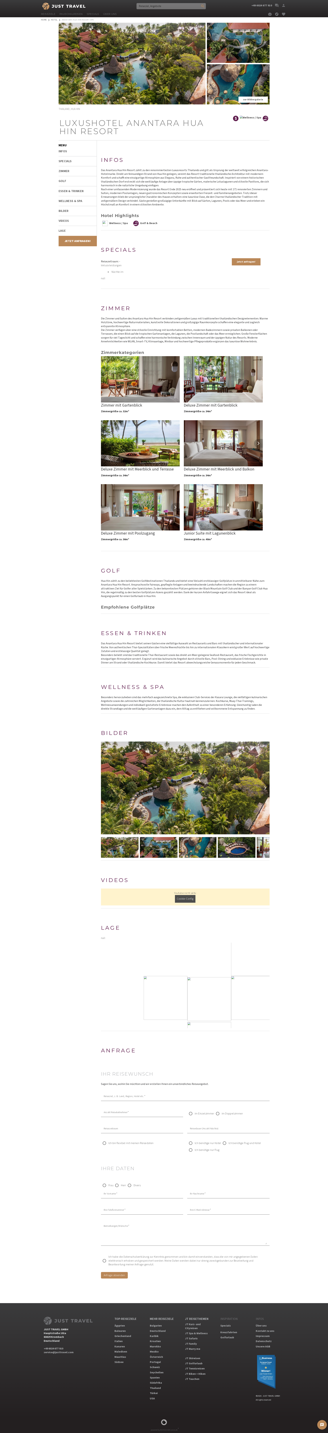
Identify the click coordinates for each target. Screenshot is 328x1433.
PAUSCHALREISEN (71, 14)
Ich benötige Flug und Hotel (245, 1143)
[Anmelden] (284, 5)
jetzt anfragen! (246, 262)
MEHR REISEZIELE (162, 1319)
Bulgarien (156, 1326)
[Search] (203, 6)
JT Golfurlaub (193, 1363)
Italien (118, 1341)
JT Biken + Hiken (195, 1374)
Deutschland (158, 1331)
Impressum (263, 1336)
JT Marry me (192, 1349)
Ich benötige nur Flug (207, 1150)
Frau (111, 1185)
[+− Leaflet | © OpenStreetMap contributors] (185, 985)
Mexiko (154, 1352)
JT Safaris (191, 1338)
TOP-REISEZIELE (125, 1319)
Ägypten (119, 1326)
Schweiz (155, 1367)
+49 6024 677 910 (53, 1348)
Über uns (261, 1326)
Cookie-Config (185, 899)
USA (152, 1398)
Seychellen (156, 1372)
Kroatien (155, 1341)
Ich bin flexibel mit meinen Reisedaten (131, 1143)
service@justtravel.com (59, 1352)
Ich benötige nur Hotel (208, 1143)
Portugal (155, 1362)
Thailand (155, 1388)
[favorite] (284, 14)
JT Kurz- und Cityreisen (193, 1326)
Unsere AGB (263, 1346)
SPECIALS (93, 14)
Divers (137, 1185)
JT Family (191, 1344)
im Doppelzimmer (232, 1113)
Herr (123, 1185)
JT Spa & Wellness (196, 1333)
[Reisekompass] (277, 14)
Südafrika (156, 1383)
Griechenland (122, 1336)
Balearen (120, 1331)
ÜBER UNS (110, 14)
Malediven (120, 1352)
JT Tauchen (192, 1379)
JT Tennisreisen (195, 1368)
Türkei (154, 1393)
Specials (225, 1326)
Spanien (155, 1378)
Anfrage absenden (114, 1275)
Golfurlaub (227, 1337)
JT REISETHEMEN (196, 1319)
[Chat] (277, 5)
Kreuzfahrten (228, 1332)
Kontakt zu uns (265, 1331)
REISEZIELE (48, 14)
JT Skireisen (192, 1358)
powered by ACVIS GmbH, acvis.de (164, 1430)
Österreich (156, 1357)
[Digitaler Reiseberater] (270, 14)
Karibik (154, 1336)
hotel (54, 19)
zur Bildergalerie (253, 99)
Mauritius (120, 1357)
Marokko (155, 1346)
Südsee (119, 1362)
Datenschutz (264, 1341)
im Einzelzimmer (204, 1113)
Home (44, 19)
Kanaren (119, 1346)
